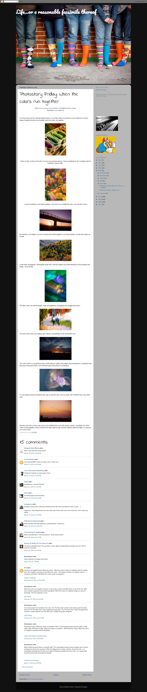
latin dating (27, 596)
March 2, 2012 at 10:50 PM (32, 663)
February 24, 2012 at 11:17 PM (34, 618)
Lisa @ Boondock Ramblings (34, 470)
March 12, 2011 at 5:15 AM (32, 498)
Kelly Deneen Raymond (32, 521)
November (103, 175)
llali (25, 567)
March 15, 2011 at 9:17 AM (32, 537)
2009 (100, 199)
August (102, 178)
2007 (100, 204)
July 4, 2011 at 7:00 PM (31, 561)
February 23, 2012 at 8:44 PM (33, 599)
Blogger (84, 687)
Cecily (56, 110)
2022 (100, 160)
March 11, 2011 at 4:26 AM (32, 464)
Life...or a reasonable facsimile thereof (56, 11)
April (101, 181)
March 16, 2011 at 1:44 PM (32, 550)
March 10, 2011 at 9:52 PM (32, 453)
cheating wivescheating (31, 660)
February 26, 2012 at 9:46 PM (33, 638)
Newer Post (25, 675)
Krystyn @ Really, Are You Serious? (36, 543)
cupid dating (28, 615)
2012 (100, 168)
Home (56, 675)
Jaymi (26, 481)
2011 (100, 170)
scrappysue (28, 504)
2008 (100, 202)
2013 (100, 165)
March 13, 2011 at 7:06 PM (32, 515)
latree (26, 493)
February (103, 193)
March (102, 183)
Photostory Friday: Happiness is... (110, 190)
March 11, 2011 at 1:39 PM (32, 475)
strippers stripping (29, 578)
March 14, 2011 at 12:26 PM (33, 526)
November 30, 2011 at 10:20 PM (34, 580)
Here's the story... (101, 90)
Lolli (63, 110)
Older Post (87, 675)
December (103, 173)
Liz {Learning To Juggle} (32, 532)
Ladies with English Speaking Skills (35, 636)
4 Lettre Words (29, 459)
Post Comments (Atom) (35, 679)
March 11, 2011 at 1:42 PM (32, 487)
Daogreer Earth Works (31, 448)
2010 (100, 196)
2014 (100, 163)
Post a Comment (27, 667)
